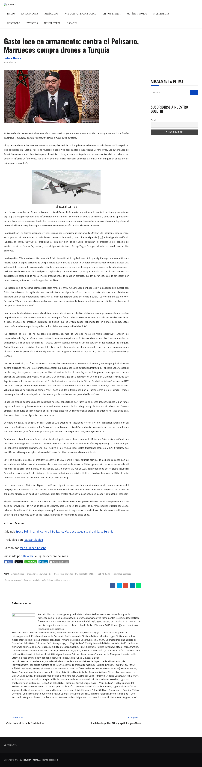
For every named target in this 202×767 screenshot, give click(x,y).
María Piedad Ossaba (33, 548)
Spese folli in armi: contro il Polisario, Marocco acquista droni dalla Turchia (64, 531)
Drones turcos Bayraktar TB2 (39, 573)
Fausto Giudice (33, 540)
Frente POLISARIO (86, 573)
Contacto (13, 23)
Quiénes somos (137, 14)
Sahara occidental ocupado (58, 580)
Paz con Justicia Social (80, 14)
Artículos (51, 14)
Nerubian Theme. (30, 760)
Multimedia (161, 14)
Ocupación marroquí (13, 580)
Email (153, 120)
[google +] (126, 585)
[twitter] (119, 585)
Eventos (32, 23)
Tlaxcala (28, 556)
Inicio (11, 14)
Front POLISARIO (103, 573)
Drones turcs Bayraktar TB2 (65, 573)
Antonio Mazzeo (12, 58)
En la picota (29, 14)
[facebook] (113, 585)
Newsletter (52, 23)
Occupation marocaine (122, 573)
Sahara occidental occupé (34, 580)
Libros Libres (112, 14)
